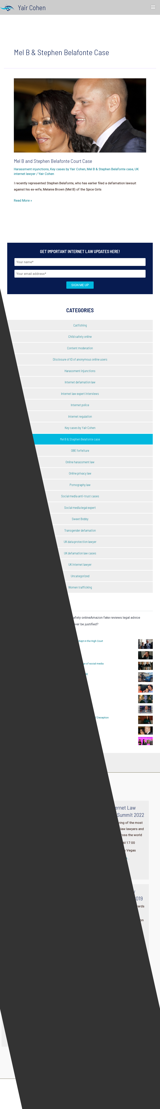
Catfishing (80, 325)
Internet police (80, 405)
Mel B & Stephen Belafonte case (110, 169)
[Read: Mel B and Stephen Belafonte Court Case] (80, 115)
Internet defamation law (80, 382)
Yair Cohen (32, 7)
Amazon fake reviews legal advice (115, 617)
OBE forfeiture (80, 450)
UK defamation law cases (80, 553)
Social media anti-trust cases (80, 496)
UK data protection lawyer (80, 541)
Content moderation (80, 348)
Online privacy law (80, 473)
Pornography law (80, 485)
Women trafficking (80, 587)
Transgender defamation (80, 530)
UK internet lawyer (80, 564)
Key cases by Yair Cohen (67, 169)
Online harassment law (80, 462)
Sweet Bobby (80, 519)
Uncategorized (80, 576)
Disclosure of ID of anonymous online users (80, 359)
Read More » (23, 201)
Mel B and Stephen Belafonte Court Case (53, 161)
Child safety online (80, 336)
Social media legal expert (80, 507)
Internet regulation (80, 416)
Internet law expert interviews (80, 393)
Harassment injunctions (31, 169)
